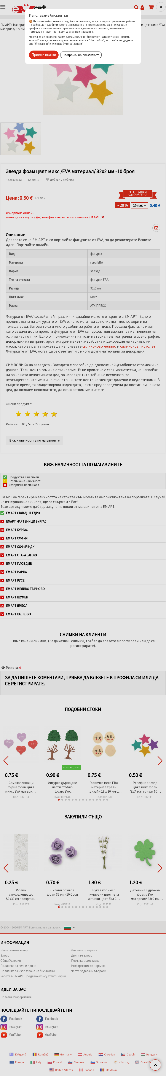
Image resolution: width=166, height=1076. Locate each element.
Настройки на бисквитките (80, 55)
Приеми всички (44, 55)
